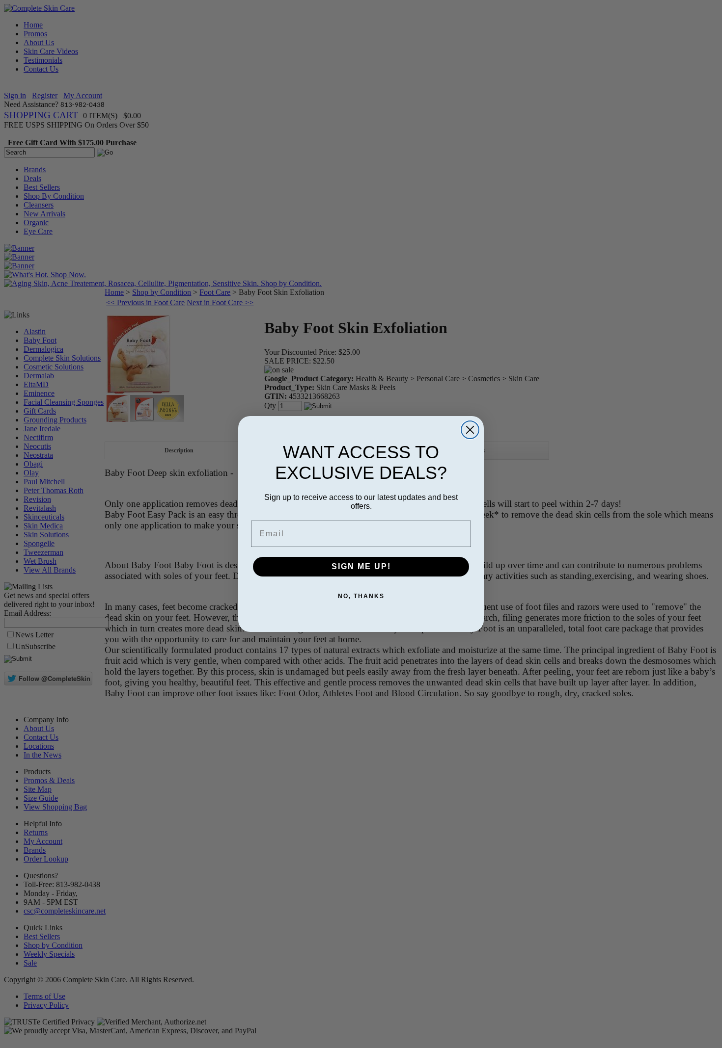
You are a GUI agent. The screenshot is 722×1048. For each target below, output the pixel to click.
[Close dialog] (470, 430)
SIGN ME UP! (361, 566)
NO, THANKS (361, 596)
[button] (721, 1047)
